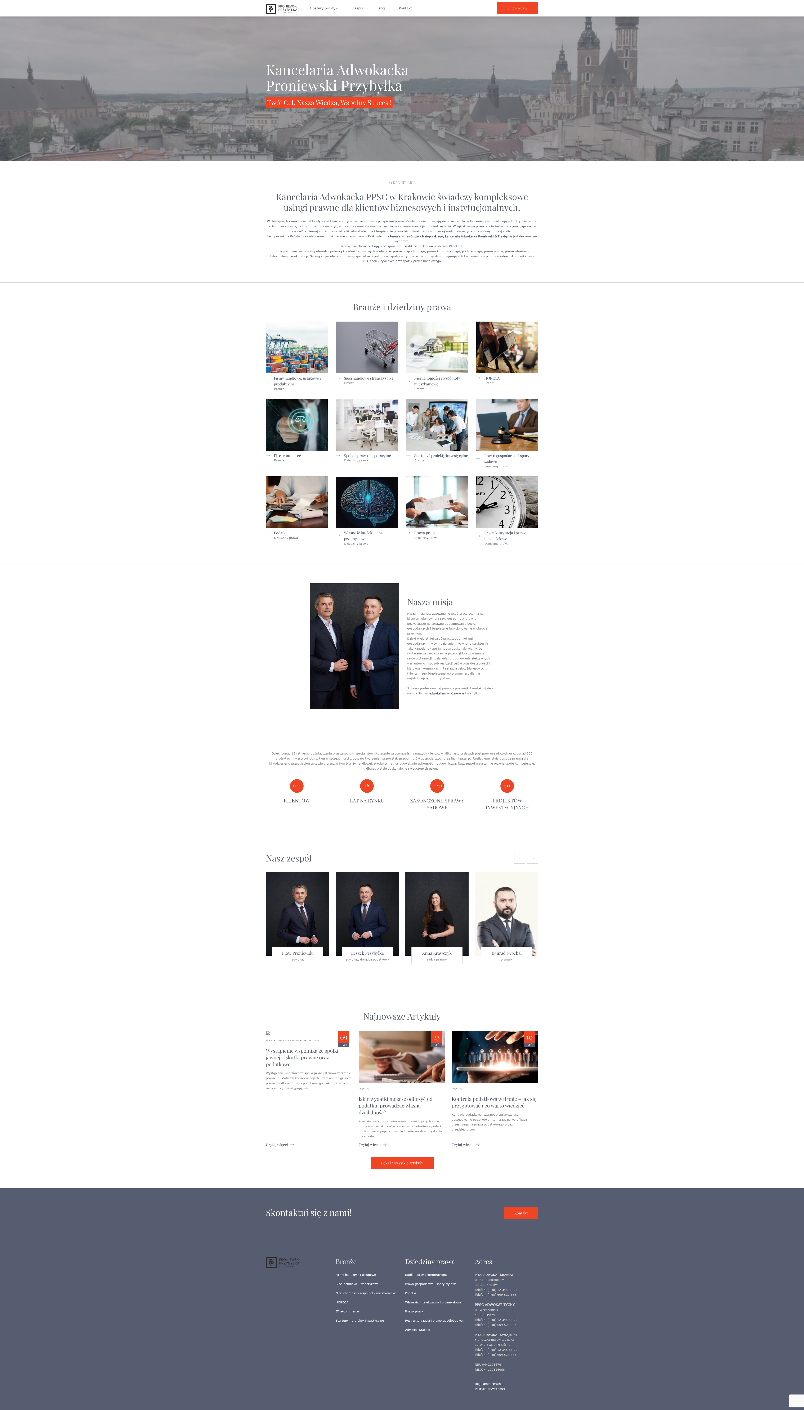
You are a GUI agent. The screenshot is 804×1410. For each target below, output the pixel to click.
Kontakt (405, 8)
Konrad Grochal (507, 952)
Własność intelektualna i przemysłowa (364, 535)
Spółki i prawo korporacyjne (367, 455)
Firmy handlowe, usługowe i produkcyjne (297, 381)
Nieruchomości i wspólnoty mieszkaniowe (437, 381)
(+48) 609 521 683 (502, 1294)
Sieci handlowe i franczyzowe (368, 378)
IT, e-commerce (287, 455)
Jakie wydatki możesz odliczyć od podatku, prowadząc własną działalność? (396, 1105)
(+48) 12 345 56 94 (502, 1290)
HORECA (492, 378)
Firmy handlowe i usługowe (356, 1274)
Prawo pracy (424, 532)
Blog (381, 8)
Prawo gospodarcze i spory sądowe (507, 458)
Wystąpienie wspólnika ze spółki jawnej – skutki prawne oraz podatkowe (302, 1057)
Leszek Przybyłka (367, 952)
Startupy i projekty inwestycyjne (441, 455)
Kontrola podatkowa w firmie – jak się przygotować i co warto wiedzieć (494, 1102)
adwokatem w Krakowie (446, 693)
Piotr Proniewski (298, 952)
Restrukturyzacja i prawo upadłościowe (505, 535)
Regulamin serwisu (488, 1384)
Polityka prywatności (490, 1389)
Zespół (357, 8)
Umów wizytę (517, 8)
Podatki (280, 532)
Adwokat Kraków (417, 1329)
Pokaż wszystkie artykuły (402, 1162)
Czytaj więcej (277, 1144)
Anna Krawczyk (437, 952)
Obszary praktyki (324, 8)
